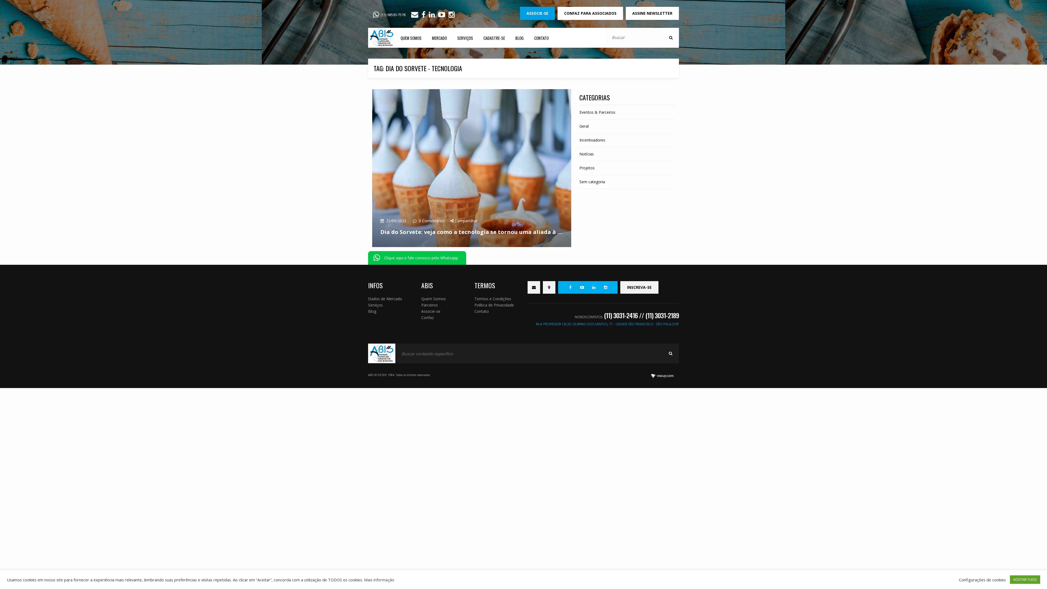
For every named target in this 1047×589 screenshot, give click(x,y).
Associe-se (430, 311)
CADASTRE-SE (494, 38)
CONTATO (541, 38)
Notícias (586, 154)
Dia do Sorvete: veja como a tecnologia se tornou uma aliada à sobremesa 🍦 (471, 232)
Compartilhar (466, 220)
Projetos (587, 167)
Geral (584, 126)
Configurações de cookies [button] (982, 579)
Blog (372, 311)
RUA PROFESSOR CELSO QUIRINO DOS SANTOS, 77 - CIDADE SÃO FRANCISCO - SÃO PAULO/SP (607, 324)
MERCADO (439, 38)
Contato (481, 311)
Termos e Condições (492, 298)
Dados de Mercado (385, 298)
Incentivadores (592, 140)
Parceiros (429, 305)
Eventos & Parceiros (597, 112)
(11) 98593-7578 (393, 14)
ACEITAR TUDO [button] (1025, 579)
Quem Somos (433, 298)
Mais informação (379, 579)
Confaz (427, 317)
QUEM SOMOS (411, 38)
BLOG (519, 38)
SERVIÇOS (465, 38)
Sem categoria (592, 181)
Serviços (375, 305)
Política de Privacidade (494, 305)
